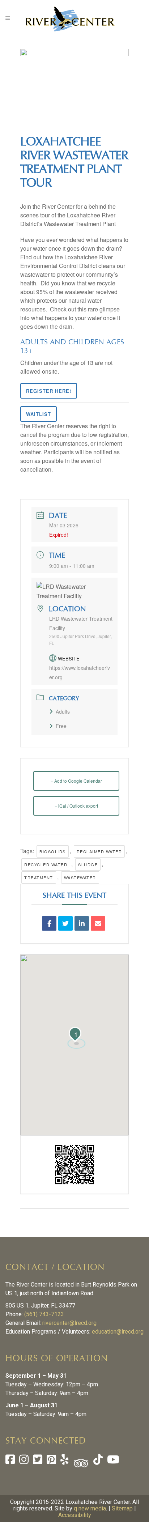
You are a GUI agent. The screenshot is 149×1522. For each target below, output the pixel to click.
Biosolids (52, 851)
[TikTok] (97, 1461)
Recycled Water (45, 864)
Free (61, 726)
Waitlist (38, 414)
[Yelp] (64, 1461)
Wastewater (80, 877)
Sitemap (122, 1508)
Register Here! (48, 390)
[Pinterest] (51, 1461)
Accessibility (74, 1515)
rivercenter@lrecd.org (69, 1322)
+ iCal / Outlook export (76, 806)
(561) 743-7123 (44, 1314)
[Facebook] (10, 1461)
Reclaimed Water (99, 851)
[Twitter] (37, 1461)
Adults (63, 711)
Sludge (88, 864)
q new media (90, 1508)
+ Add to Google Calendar (76, 781)
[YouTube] (112, 1461)
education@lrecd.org (118, 1331)
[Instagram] (24, 1461)
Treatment (38, 877)
